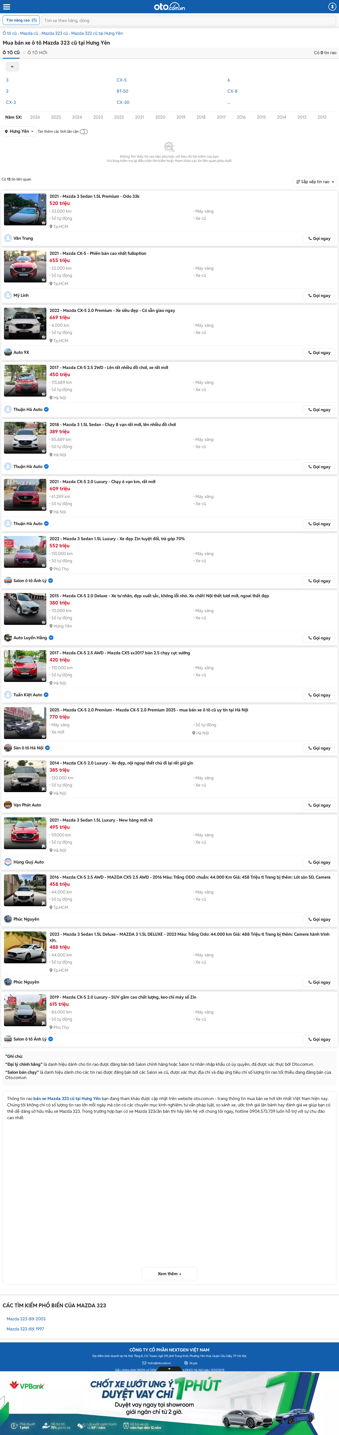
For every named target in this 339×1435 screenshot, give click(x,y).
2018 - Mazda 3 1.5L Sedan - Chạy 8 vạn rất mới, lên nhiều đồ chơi (113, 424)
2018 (201, 117)
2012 (322, 117)
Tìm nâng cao (18, 20)
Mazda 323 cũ (55, 33)
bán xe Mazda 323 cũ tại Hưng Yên (67, 1098)
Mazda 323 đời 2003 (26, 1319)
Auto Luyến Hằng (30, 638)
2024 (77, 117)
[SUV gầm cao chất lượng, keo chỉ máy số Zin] (25, 1010)
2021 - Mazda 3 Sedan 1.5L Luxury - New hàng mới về (101, 820)
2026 (35, 117)
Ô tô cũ (10, 33)
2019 (180, 117)
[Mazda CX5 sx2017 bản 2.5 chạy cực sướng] (25, 666)
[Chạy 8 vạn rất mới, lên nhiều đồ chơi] (25, 438)
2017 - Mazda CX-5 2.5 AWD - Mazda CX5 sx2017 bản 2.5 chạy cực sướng (120, 653)
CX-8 (233, 91)
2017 (221, 117)
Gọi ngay (322, 238)
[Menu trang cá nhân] (332, 7)
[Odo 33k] (25, 209)
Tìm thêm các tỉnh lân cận (58, 131)
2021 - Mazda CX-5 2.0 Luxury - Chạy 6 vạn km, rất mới (102, 481)
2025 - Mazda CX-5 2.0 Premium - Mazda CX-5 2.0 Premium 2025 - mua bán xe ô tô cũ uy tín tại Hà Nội (149, 710)
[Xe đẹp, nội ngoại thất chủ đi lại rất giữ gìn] (25, 776)
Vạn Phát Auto (27, 805)
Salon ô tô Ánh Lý (30, 580)
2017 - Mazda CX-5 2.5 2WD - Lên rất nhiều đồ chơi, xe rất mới (109, 367)
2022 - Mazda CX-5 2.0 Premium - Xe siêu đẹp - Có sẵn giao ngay (112, 310)
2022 (119, 117)
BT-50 (122, 91)
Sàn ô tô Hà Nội (28, 748)
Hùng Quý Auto (29, 862)
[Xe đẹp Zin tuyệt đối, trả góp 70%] (25, 552)
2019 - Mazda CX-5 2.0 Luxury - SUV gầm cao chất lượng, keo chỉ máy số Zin (123, 997)
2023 (98, 117)
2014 (281, 117)
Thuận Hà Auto (28, 409)
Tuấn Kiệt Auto (28, 695)
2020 (160, 117)
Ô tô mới (37, 52)
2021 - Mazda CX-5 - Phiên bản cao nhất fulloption (98, 253)
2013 (301, 117)
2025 (56, 117)
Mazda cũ (29, 33)
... (229, 102)
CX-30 (123, 102)
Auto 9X (21, 352)
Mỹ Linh (21, 295)
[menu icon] (6, 7)
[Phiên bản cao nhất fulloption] (25, 266)
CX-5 (122, 80)
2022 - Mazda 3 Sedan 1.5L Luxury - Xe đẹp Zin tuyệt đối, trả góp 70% (117, 539)
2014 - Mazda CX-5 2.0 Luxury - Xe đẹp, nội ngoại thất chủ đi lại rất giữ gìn (121, 763)
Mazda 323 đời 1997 (25, 1329)
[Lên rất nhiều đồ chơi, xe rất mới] (25, 381)
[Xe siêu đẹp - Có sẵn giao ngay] (25, 324)
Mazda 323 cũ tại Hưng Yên (97, 33)
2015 (261, 117)
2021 (139, 117)
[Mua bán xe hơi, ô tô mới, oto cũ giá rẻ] (169, 6)
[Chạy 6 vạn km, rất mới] (25, 495)
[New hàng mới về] (25, 833)
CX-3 (11, 102)
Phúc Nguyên (26, 919)
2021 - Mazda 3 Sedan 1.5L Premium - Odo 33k (95, 196)
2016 (241, 117)
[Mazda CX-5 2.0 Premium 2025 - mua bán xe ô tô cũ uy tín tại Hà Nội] (25, 723)
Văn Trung (23, 238)
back (12, 66)
